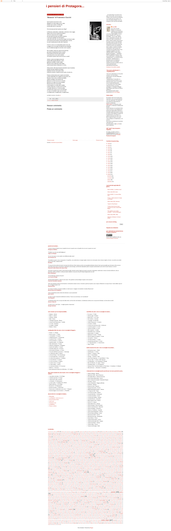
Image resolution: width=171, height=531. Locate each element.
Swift (61, 514)
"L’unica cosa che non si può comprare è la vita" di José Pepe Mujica (114, 207)
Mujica (73, 482)
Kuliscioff (75, 473)
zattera (117, 523)
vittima (102, 521)
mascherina (61, 478)
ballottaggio (120, 438)
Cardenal (121, 444)
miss (66, 481)
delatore (80, 453)
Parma (74, 488)
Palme (116, 486)
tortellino (49, 517)
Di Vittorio (120, 453)
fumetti (60, 464)
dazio (94, 452)
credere (120, 451)
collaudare (58, 448)
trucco (110, 517)
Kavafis (53, 473)
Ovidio (87, 486)
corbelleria (67, 451)
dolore (72, 456)
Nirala (80, 484)
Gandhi (101, 464)
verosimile (49, 521)
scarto (87, 505)
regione (65, 500)
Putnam (64, 497)
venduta (98, 520)
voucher (62, 523)
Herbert (120, 468)
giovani (109, 465)
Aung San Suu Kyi (115, 436)
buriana (73, 443)
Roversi (105, 502)
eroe (94, 459)
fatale (56, 461)
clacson (101, 447)
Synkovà (68, 514)
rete (121, 500)
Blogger (91, 527)
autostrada (59, 438)
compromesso (111, 448)
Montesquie (111, 481)
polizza (56, 493)
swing (64, 514)
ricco (59, 501)
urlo (111, 518)
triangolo (99, 517)
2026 (109, 143)
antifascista (50, 435)
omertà (91, 485)
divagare (52, 456)
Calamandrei (102, 443)
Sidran (115, 508)
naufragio (121, 482)
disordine (116, 455)
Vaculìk (59, 520)
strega (62, 513)
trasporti (84, 517)
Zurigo (59, 524)
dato (91, 452)
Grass (55, 468)
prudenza (117, 496)
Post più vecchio (99, 140)
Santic (104, 504)
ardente (80, 435)
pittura (91, 492)
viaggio (61, 521)
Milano (49, 481)
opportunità (108, 485)
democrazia (91, 453)
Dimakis (66, 455)
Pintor (66, 492)
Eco (121, 456)
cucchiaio (67, 452)
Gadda (85, 464)
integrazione (50, 472)
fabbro (82, 460)
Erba (83, 459)
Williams (92, 523)
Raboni (111, 497)
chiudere (66, 447)
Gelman (53, 465)
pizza (98, 492)
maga (50, 477)
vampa (72, 520)
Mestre (103, 480)
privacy (107, 495)
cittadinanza (94, 447)
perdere (49, 490)
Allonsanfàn (51, 396)
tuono (117, 517)
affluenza (110, 431)
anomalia (102, 434)
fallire (91, 460)
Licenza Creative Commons (112, 238)
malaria (75, 477)
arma (103, 435)
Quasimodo (90, 497)
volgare (112, 521)
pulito (57, 497)
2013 (109, 167)
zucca (55, 524)
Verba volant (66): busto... (112, 191)
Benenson (71, 440)
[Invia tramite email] (52, 98)
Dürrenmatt (110, 456)
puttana (67, 497)
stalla (76, 512)
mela (50, 480)
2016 (109, 161)
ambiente (50, 434)
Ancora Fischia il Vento (54, 399)
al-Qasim (72, 432)
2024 (109, 147)
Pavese (61, 489)
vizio (109, 521)
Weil (78, 523)
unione (93, 518)
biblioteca (102, 440)
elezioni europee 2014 (94, 457)
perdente (120, 489)
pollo (59, 493)
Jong (108, 472)
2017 (109, 159)
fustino (74, 464)
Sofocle (114, 509)
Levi (91, 474)
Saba (65, 504)
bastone (94, 439)
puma (60, 497)
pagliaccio (105, 486)
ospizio (73, 486)
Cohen (55, 448)
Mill (52, 481)
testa (97, 516)
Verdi (114, 520)
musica (88, 482)
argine (92, 435)
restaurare (112, 500)
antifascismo (119, 434)
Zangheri (108, 523)
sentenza (49, 508)
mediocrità (121, 478)
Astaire (81, 436)
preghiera (72, 495)
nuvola (58, 485)
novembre (109, 177)
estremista (55, 460)
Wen (85, 523)
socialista (101, 509)
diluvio (63, 455)
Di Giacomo (114, 453)
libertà (101, 474)
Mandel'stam (93, 477)
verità (121, 520)
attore (103, 436)
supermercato (107, 513)
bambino (54, 439)
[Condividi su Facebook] (56, 98)
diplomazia (86, 455)
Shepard (103, 508)
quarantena (84, 497)
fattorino (62, 461)
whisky (88, 523)
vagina (62, 520)
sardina (117, 504)
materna (75, 478)
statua (87, 512)
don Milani (79, 456)
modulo (76, 481)
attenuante (99, 436)
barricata (82, 439)
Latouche (114, 473)
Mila (121, 480)
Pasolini (102, 488)
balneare (49, 439)
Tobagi (104, 516)
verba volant (105, 520)
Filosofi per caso (52, 402)
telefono (54, 516)
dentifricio (97, 453)
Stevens (105, 512)
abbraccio (63, 431)
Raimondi (72, 499)
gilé (94, 465)
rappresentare (85, 499)
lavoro (49, 474)
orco (53, 486)
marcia (121, 477)
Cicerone (71, 447)
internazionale (68, 472)
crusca (63, 452)
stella (91, 512)
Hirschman (54, 469)
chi (59, 447)
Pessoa (84, 490)
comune (116, 448)
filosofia (66, 462)
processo (115, 495)
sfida (73, 508)
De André (98, 452)
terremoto (77, 516)
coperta (55, 451)
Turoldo (63, 518)
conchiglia (59, 449)
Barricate (87, 439)
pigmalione (59, 492)
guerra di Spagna (87, 468)
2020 (109, 154)
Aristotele (99, 435)
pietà (122, 490)
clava (109, 447)
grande (51, 468)
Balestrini (111, 438)
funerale (64, 464)
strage (50, 513)
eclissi (118, 456)
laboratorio (91, 473)
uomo (105, 518)
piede (119, 490)
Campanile (62, 444)
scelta (102, 505)
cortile (83, 451)
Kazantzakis (59, 473)
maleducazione (83, 477)
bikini (110, 440)
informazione (79, 470)
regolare (68, 500)
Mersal (90, 480)
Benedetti (65, 440)
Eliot (109, 457)
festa (115, 461)
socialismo (96, 509)
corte (80, 451)
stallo (79, 512)
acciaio (67, 431)
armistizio (107, 435)
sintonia (77, 509)
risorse (104, 501)
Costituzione (101, 451)
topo (121, 516)
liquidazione (50, 476)
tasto (107, 514)
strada (122, 512)
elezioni (86, 457)
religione (78, 500)
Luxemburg (98, 476)
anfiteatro (89, 434)
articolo (111, 435)
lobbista (66, 476)
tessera (86, 516)
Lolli (75, 476)
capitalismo (105, 444)
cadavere (97, 443)
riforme (88, 501)
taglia (90, 514)
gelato (122, 464)
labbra (87, 473)
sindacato (61, 509)
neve (64, 484)
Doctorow (64, 456)
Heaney (116, 468)
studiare (69, 513)
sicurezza (111, 508)
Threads (118, 134)
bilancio (113, 440)
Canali (71, 444)
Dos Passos (101, 456)
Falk (88, 460)
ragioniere (68, 499)
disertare (107, 455)
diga (56, 455)
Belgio (54, 440)
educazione (65, 457)
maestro (118, 476)
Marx (52, 478)
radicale (120, 497)
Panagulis (120, 486)
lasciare (110, 473)
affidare (106, 431)
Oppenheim (103, 485)
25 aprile (49, 431)
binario (117, 440)
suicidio (98, 513)
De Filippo (103, 452)
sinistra (70, 509)
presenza (81, 495)
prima (94, 495)
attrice (106, 436)
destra (106, 453)
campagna (58, 444)
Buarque (52, 443)
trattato (88, 517)
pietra (50, 492)
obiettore (61, 485)
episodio (69, 459)
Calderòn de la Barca (113, 443)
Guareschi (68, 468)
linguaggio (120, 474)
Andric (86, 434)
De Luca (120, 452)
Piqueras (73, 492)
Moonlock (116, 481)
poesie (113, 492)
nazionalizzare (51, 484)
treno (95, 517)
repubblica (87, 500)
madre (114, 476)
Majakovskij (71, 477)
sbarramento (58, 505)
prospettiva (89, 496)
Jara (98, 472)
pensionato (99, 489)
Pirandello (83, 492)
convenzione (50, 451)
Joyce (112, 472)
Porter (98, 493)
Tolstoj (118, 516)
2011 (109, 170)
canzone (91, 444)
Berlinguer (84, 440)
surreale (117, 513)
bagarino (99, 438)
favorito (66, 461)
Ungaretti (89, 518)
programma (54, 496)
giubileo (116, 465)
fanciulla (101, 460)
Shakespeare (94, 508)
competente (97, 448)
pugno (54, 497)
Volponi (121, 521)
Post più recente (50, 140)
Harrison (105, 468)
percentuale (115, 489)
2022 (109, 150)
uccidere (70, 518)
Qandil (71, 497)
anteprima (107, 434)
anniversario (95, 434)
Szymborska (77, 514)
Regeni (61, 500)
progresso (58, 496)
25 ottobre (54, 431)
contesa (110, 449)
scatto (91, 505)
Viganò (69, 521)
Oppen (98, 485)
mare (49, 478)
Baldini (107, 438)
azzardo (82, 438)
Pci (68, 489)
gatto (115, 464)
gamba (97, 464)
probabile (111, 495)
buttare (86, 443)
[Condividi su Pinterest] (57, 98)
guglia (102, 468)
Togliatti (108, 516)
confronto (81, 449)
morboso (120, 481)
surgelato (112, 513)
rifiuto (81, 501)
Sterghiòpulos (100, 512)
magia (59, 477)
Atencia (89, 436)
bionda (121, 440)
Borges (91, 442)
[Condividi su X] (55, 98)
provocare (113, 496)
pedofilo (75, 489)
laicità (95, 473)
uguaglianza (75, 518)
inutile (77, 472)
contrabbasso (115, 449)
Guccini (56, 100)
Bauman (109, 439)
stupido (77, 513)
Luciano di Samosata (83, 476)
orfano (56, 486)
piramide (78, 492)
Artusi (118, 435)
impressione (107, 469)
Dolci (68, 456)
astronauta (85, 436)
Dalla (80, 452)
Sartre (121, 504)
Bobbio (59, 442)
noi (84, 484)
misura (70, 481)
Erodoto (90, 459)
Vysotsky (70, 523)
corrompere (72, 451)
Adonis (98, 431)
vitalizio (98, 521)
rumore (54, 504)
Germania (72, 465)
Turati (121, 517)
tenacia (66, 516)
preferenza (68, 495)
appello (60, 435)
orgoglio (63, 486)
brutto (49, 443)
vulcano (66, 523)
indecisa (120, 469)
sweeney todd (56, 514)
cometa (79, 448)
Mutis (91, 482)
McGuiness (104, 478)
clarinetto (105, 447)
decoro (77, 453)
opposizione (113, 485)
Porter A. (103, 493)
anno (99, 434)
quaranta (79, 497)
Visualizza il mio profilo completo (113, 67)
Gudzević (77, 468)
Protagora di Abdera (101, 496)
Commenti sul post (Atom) (56, 142)
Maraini (117, 477)
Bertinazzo (89, 440)
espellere (116, 459)
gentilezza (68, 465)
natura (113, 482)
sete (57, 508)
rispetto (109, 501)
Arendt (84, 435)
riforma (85, 501)
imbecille (87, 469)
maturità (94, 478)
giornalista (104, 465)
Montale (105, 481)
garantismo (105, 464)
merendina (82, 480)
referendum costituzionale (53, 500)
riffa (75, 501)
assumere (76, 436)
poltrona (67, 493)
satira (49, 505)
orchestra (49, 486)
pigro (63, 492)
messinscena (98, 480)
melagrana (54, 480)
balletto (115, 438)
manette (102, 477)
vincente (72, 521)
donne (92, 456)
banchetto (66, 439)
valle (65, 520)
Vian (65, 521)
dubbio (106, 456)
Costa (92, 451)
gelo (57, 465)
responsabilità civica (103, 500)
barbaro (78, 439)
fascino (121, 460)
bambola (58, 439)
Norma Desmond (93, 484)
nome (88, 484)
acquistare (81, 431)
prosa (82, 496)
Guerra (81, 468)
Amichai (62, 434)
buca (56, 443)
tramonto (70, 517)
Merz (94, 480)
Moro (52, 482)
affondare (115, 431)
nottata (108, 484)
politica (121, 492)
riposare (97, 501)
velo (86, 520)
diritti (91, 455)
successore (89, 513)
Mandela (98, 477)
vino (83, 521)
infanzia (65, 470)
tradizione (65, 517)
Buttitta (90, 443)
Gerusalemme (78, 465)
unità (97, 518)
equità (77, 459)
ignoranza (74, 469)
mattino (88, 478)
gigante (91, 465)
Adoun (103, 431)
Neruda (60, 484)
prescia (77, 495)
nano (97, 482)
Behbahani (49, 440)
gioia (101, 465)
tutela (66, 518)
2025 (109, 145)
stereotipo (94, 512)
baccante (90, 438)
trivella (103, 517)
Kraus (71, 473)
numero (50, 485)
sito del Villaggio (116, 92)
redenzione (114, 499)
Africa (119, 431)
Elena (82, 457)
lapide (106, 473)
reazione (105, 499)
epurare (73, 459)
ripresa (101, 501)
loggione (72, 476)
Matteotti (83, 478)
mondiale (86, 481)
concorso (64, 449)
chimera (63, 447)
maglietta (62, 477)
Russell (57, 504)
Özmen (90, 486)
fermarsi (100, 461)
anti (111, 434)
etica (59, 460)
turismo (59, 518)
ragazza (55, 499)
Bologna (64, 442)
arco (72, 435)
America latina (56, 434)
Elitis (112, 457)
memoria (59, 480)
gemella (60, 465)
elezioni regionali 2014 (104, 457)
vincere (76, 521)
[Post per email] (50, 98)
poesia (109, 492)
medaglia (108, 478)
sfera (70, 508)
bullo (66, 443)
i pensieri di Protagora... (65, 6)
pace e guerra (99, 486)
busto (83, 443)
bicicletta (106, 440)
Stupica (73, 513)
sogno (122, 509)
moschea (64, 482)
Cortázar (76, 451)
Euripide (64, 460)
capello (101, 444)
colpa (69, 448)
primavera (97, 495)
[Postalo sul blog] (53, 98)
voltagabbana (50, 523)
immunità (91, 469)
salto (78, 504)
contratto (120, 449)
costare (96, 451)
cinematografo (76, 447)
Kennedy (63, 473)
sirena (84, 509)
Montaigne (100, 481)
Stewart (109, 512)
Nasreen (109, 482)
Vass (79, 520)
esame (105, 459)
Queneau (94, 497)
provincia (108, 496)
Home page (75, 140)
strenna (66, 513)
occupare (71, 485)
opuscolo (117, 485)
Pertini (75, 490)
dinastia (80, 455)
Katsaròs (49, 473)
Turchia (54, 518)
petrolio (92, 490)
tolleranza (113, 516)
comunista (51, 449)
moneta (96, 481)
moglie (80, 481)
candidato (79, 444)
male (79, 477)
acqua (76, 431)
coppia (58, 451)
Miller (55, 481)
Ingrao (86, 470)
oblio (65, 485)
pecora (72, 489)
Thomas (100, 516)
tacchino (87, 514)
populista (90, 493)
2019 (109, 156)
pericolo (56, 490)
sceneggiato (106, 505)
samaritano (89, 504)
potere (117, 493)
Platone (104, 492)
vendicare (94, 520)
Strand (54, 513)
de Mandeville (50, 453)
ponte (75, 493)
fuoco (68, 464)
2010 (109, 172)
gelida (50, 465)
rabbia (108, 497)
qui (60, 95)
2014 (109, 165)
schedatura (111, 505)
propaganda (64, 496)
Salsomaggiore (73, 504)
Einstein (79, 457)
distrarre (120, 455)
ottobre (109, 179)
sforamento (84, 508)
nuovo (54, 485)
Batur (106, 439)
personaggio (71, 490)
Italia (85, 472)
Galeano (88, 464)
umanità (85, 518)
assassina (62, 436)
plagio (101, 492)
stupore (81, 513)
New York (68, 484)
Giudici (120, 465)
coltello (72, 448)
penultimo (108, 489)
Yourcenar (100, 523)
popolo (83, 493)
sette (60, 508)
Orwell (70, 486)
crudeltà (60, 452)
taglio (93, 514)
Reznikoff (55, 501)
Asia (50, 436)
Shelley (99, 508)
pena (83, 489)
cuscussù (76, 452)
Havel (113, 468)
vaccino (55, 520)
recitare (110, 499)
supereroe (102, 513)
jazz (101, 472)
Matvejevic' (99, 478)
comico (83, 448)
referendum (119, 499)
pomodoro (71, 493)
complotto (106, 448)
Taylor (110, 514)
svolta (51, 514)
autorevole (54, 438)
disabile (96, 455)
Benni (75, 440)
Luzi (102, 476)
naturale (117, 482)
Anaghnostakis (76, 434)
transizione (74, 517)
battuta (102, 439)
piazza (112, 490)
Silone (54, 509)
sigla (122, 508)
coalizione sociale (115, 447)
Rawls (98, 499)
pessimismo (79, 490)
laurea (121, 473)
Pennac (90, 489)
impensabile (102, 469)
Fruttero (53, 464)
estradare (50, 460)
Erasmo (80, 459)
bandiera (71, 439)
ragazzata (60, 499)
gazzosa (118, 464)
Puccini (122, 496)
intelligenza (56, 472)
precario (58, 495)
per (111, 489)
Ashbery (121, 435)
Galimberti (93, 464)
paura (58, 489)
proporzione (69, 496)
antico (114, 434)
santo (107, 504)
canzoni (53, 100)
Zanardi (105, 523)
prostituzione (94, 496)
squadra (61, 512)
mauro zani (51, 401)
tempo (62, 516)
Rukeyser (49, 504)
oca (67, 485)
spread (57, 512)
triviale (106, 517)
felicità (77, 461)
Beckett (117, 439)
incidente (112, 469)
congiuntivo (86, 449)
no (82, 484)
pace (93, 486)
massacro (66, 478)
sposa (54, 512)
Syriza (72, 514)
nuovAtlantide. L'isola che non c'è (56, 398)
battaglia (98, 439)
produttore (120, 495)
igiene (71, 469)
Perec (53, 490)
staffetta (72, 512)
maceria (106, 476)
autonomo (49, 438)
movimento (69, 482)
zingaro (49, 524)
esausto (108, 459)
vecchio (83, 520)
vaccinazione (50, 520)
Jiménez (104, 472)
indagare (116, 469)
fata (53, 461)
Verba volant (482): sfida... (113, 214)
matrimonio (79, 478)
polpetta (63, 493)
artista (115, 435)
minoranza (62, 481)
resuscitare (117, 500)
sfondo (80, 508)
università (100, 518)
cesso (57, 447)
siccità (107, 508)
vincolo (80, 521)
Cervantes (49, 447)
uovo (108, 518)
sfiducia (76, 508)
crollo (56, 452)
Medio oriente (114, 478)
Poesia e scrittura (53, 405)
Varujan (76, 520)
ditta (48, 456)
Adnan (89, 431)
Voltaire (55, 523)
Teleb (121, 514)
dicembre (109, 176)
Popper (86, 493)
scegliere (98, 505)
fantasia (105, 460)
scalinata (66, 505)
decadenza (72, 453)
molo (83, 481)
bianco (98, 440)
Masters (70, 478)
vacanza (120, 518)
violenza (87, 521)
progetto (49, 496)
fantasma (109, 460)
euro (67, 460)
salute (81, 504)
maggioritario (55, 477)
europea (76, 460)
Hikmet (49, 469)
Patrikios (53, 489)
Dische (104, 455)
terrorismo (82, 516)
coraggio (62, 451)
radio (52, 499)
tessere (90, 516)
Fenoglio (86, 461)
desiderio (101, 453)
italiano (91, 472)
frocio (50, 464)
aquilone (63, 435)
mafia (122, 476)
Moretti (49, 482)
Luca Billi (114, 26)
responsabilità (95, 500)
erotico (97, 459)
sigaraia (119, 508)
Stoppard (113, 512)
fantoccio (114, 460)
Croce (49, 452)
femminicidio (82, 461)
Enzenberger (59, 459)
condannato (69, 449)
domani (75, 456)
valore (69, 520)
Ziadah (121, 523)
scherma (116, 505)
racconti (115, 497)
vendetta (89, 520)
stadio (69, 512)
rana (76, 499)
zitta (52, 524)
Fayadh (70, 461)
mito (73, 481)
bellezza (57, 440)
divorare (60, 456)
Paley (109, 486)
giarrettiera (87, 465)
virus (95, 521)
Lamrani (98, 473)
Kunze (79, 473)
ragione (64, 499)
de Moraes (60, 453)
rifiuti (78, 501)
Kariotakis (120, 472)
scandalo (70, 505)
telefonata (49, 516)
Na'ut (94, 482)
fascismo (49, 461)
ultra (81, 518)
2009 (109, 174)
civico (98, 447)
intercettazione (61, 472)
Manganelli (107, 477)
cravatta (112, 451)
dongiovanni (84, 456)
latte (117, 473)
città (89, 447)
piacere (100, 490)
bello (61, 440)
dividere (56, 456)
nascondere (102, 482)
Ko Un (68, 473)
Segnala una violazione (112, 227)
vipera (92, 521)
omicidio (94, 485)
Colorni (66, 448)
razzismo (101, 499)
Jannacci (94, 472)
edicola (56, 457)
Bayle (113, 439)
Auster (121, 436)
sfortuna (89, 508)
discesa (100, 455)
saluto (85, 504)
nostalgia (103, 484)
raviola (94, 499)
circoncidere (85, 447)
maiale (67, 477)
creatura (116, 451)
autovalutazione (65, 438)
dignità (60, 455)
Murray (80, 482)
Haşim (110, 468)
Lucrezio (90, 476)
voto (59, 523)
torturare (53, 517)
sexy (63, 508)
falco (85, 460)
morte (60, 482)
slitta (87, 509)
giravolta (112, 465)
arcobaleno (76, 435)
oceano (75, 485)
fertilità (112, 461)
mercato (74, 480)
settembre (109, 181)
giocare (97, 465)
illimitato (79, 469)
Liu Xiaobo (58, 476)
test (94, 516)
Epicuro (65, 459)
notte (111, 484)
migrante (117, 480)
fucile (57, 464)
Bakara (104, 438)
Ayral (78, 438)
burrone (76, 443)
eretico (87, 459)
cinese (81, 447)
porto (107, 493)
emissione (49, 459)
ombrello (86, 485)
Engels (54, 459)
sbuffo (62, 505)
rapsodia (90, 499)
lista (53, 476)
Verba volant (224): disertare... (113, 201)
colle (62, 448)
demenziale (85, 453)
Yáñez (96, 523)
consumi (106, 449)
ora (121, 485)
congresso (91, 449)
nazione (56, 484)
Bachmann (95, 438)
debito (65, 453)
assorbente (72, 436)
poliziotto (52, 493)
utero (114, 518)
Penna (87, 489)
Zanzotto (113, 523)
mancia (88, 477)
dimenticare (71, 455)
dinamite (76, 455)
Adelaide (85, 431)
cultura (72, 452)
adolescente (94, 431)
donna (88, 456)
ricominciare (66, 501)
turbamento (50, 518)
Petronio (96, 490)
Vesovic (57, 521)
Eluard (116, 457)
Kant (115, 472)
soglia (119, 509)
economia (50, 457)
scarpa (80, 505)
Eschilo (112, 459)
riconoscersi (71, 501)
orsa (67, 486)
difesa (49, 455)
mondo (91, 481)
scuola (85, 506)
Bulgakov (62, 443)
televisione (58, 516)
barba (75, 439)
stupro (85, 513)
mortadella (56, 482)
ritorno (121, 501)
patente (49, 489)
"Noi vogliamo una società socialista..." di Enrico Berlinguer (114, 211)
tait (96, 514)
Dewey (109, 453)
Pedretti (79, 489)
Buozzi (69, 443)
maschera (56, 478)
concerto (55, 449)
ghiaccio (82, 465)
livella (62, 476)
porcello (94, 493)
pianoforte (104, 490)
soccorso (90, 509)
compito (102, 448)
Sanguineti (98, 504)
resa (91, 500)
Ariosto (95, 435)
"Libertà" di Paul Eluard (112, 203)
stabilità (65, 512)
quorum (99, 497)
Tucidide (114, 517)
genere (64, 465)
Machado (110, 476)
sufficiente (94, 513)
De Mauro (55, 453)
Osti (79, 486)
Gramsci (121, 466)
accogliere (72, 431)
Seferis (93, 506)
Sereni (53, 508)
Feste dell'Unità (120, 461)
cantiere (87, 444)
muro (77, 482)
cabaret (93, 443)
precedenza (63, 495)
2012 (109, 169)
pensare (94, 489)
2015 (109, 163)
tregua (92, 517)
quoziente (103, 497)
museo (84, 482)
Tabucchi (82, 514)
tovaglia (57, 517)
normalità (99, 484)
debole (68, 453)
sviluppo (121, 513)
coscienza (87, 451)
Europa (71, 460)
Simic (57, 509)
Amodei (70, 434)
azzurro (86, 438)
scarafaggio (75, 505)
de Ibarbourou (115, 452)
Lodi (69, 476)
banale (62, 439)
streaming (58, 513)
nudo (122, 484)
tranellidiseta (52, 404)
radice (49, 499)
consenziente (96, 449)
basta (91, 439)
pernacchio (65, 490)
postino (110, 493)
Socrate (110, 509)
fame (94, 460)
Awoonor (74, 438)
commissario (87, 448)
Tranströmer (80, 517)
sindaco (66, 509)
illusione (83, 469)
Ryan (62, 504)
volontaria (116, 521)
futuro (77, 464)
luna (93, 476)
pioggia (69, 492)
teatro (114, 514)
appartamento (55, 435)
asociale (57, 436)
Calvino (119, 443)
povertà (49, 495)
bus (79, 443)
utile (117, 518)
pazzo (66, 489)
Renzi (83, 500)
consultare (101, 449)
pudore (50, 497)
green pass (63, 468)
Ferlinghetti (95, 461)
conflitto (77, 449)
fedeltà (74, 461)
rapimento (80, 499)
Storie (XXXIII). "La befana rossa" (114, 189)
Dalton (84, 452)
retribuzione (50, 501)
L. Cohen (83, 473)
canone (83, 444)
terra (69, 516)
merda (79, 480)
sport (50, 512)
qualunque (75, 497)
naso (105, 482)
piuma (94, 492)
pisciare (87, 492)
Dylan (115, 456)
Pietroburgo (54, 492)
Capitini (109, 444)
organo (60, 486)
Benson (79, 440)
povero (121, 493)
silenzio (50, 509)
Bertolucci (94, 440)
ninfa (77, 484)
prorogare (78, 496)
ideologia (64, 469)
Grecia (58, 468)
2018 (109, 158)
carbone (117, 444)
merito (87, 480)
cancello (75, 444)
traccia (61, 517)
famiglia (97, 460)
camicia (53, 444)
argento (88, 435)
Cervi (54, 447)
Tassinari (103, 514)
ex (79, 460)
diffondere (53, 455)
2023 (109, 149)
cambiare (49, 444)
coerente (121, 447)
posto (114, 493)
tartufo (99, 514)
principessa (102, 495)
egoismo (75, 457)
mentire (66, 480)
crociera (52, 452)
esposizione (121, 459)
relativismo (73, 500)
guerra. (92, 468)
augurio (110, 436)
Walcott (74, 523)
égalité (71, 457)
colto (76, 448)
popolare (78, 493)
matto (91, 478)
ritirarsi (117, 501)
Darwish (87, 452)
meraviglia (70, 480)
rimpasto (93, 501)
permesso (60, 490)
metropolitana (112, 480)
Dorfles (97, 456)
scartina (83, 505)
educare (59, 457)
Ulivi (79, 518)
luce (78, 476)
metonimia (107, 480)
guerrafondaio (97, 468)
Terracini (73, 516)
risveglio (113, 501)
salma (69, 504)
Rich (62, 501)
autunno (70, 438)
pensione (103, 489)
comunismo (121, 448)
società (105, 509)
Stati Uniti (83, 512)
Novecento (115, 484)
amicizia (66, 434)
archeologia (68, 435)
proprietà (73, 496)
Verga (118, 520)
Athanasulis (94, 436)
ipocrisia (80, 472)
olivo (83, 485)
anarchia (81, 434)
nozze (119, 484)
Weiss (82, 523)
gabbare (81, 464)
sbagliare (52, 505)
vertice (54, 521)
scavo (94, 505)
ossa (77, 486)
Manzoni (112, 477)
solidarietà (51, 510)
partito (90, 488)
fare (117, 460)
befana (121, 439)
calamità (107, 443)
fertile (108, 461)
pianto (108, 490)
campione (67, 444)
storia (117, 512)
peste (89, 490)
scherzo (120, 505)
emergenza (120, 457)
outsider (83, 486)
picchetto (115, 490)
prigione (90, 495)
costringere (108, 451)
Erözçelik (100, 459)
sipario (81, 509)
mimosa (58, 481)
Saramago (112, 504)
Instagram (113, 135)
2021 (109, 152)
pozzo (55, 495)
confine (73, 449)
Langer (102, 473)
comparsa (92, 448)
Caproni (113, 444)
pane (49, 488)
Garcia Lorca (110, 464)
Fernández (104, 461)
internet (73, 472)
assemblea (67, 436)
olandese (79, 485)
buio (59, 443)
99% (58, 431)
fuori (70, 464)
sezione (66, 508)
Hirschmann (59, 469)
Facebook (108, 135)
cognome (50, 448)
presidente (85, 495)
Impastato (96, 469)
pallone (113, 486)
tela (118, 514)
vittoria (106, 521)
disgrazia (111, 455)
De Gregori (109, 452)
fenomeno (90, 461)
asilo (54, 436)
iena (67, 469)
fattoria (59, 461)
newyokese (73, 484)
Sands (94, 504)
